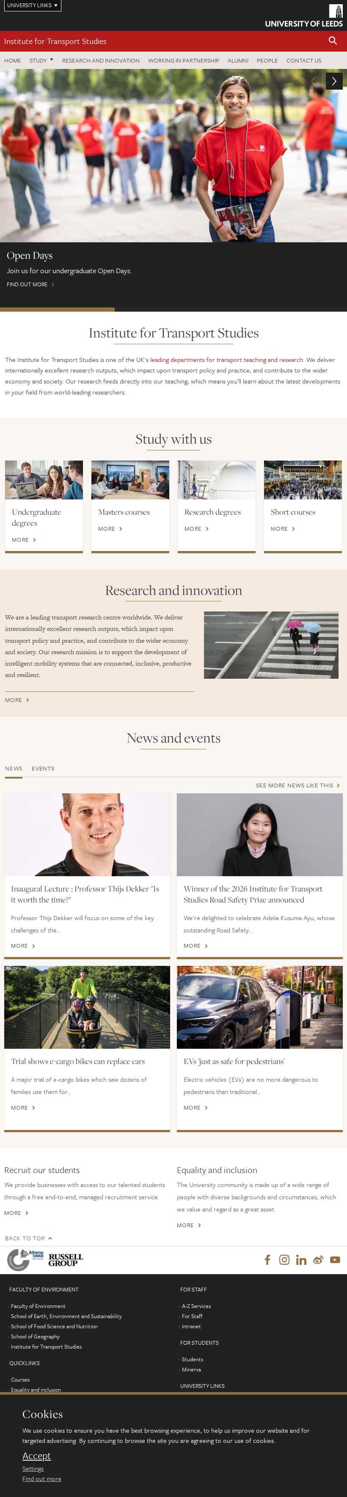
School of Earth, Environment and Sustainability (66, 1316)
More (20, 539)
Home (12, 60)
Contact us (303, 60)
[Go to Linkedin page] (301, 1260)
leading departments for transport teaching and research (226, 359)
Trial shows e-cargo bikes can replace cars (78, 1061)
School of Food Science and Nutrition (54, 1326)
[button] (333, 41)
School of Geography (35, 1336)
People (267, 60)
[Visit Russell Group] (67, 1260)
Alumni (238, 60)
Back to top (25, 1238)
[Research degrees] (217, 480)
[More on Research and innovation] (271, 645)
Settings (33, 1468)
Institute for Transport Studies (55, 41)
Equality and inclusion (217, 1169)
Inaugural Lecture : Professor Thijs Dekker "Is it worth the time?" (85, 894)
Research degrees (213, 511)
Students (192, 1359)
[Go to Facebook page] (267, 1260)
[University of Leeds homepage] (304, 15)
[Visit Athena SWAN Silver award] (27, 1260)
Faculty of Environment (38, 1306)
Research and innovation (101, 60)
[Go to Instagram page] (284, 1260)
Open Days (57, 309)
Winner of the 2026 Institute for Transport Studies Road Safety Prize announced (253, 894)
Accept (36, 1455)
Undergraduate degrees (36, 517)
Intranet (191, 1326)
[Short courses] (303, 480)
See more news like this (294, 785)
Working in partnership (183, 60)
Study (38, 60)
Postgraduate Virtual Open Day (172, 309)
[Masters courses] (130, 480)
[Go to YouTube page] (335, 1260)
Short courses (293, 511)
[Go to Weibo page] (318, 1260)
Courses (20, 1379)
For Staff (192, 1316)
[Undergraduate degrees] (44, 480)
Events (43, 768)
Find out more (41, 1478)
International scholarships (288, 309)
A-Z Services (196, 1306)
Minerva (191, 1369)
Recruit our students (42, 1169)
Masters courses (124, 511)
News (13, 768)
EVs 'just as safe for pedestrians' (234, 1061)
